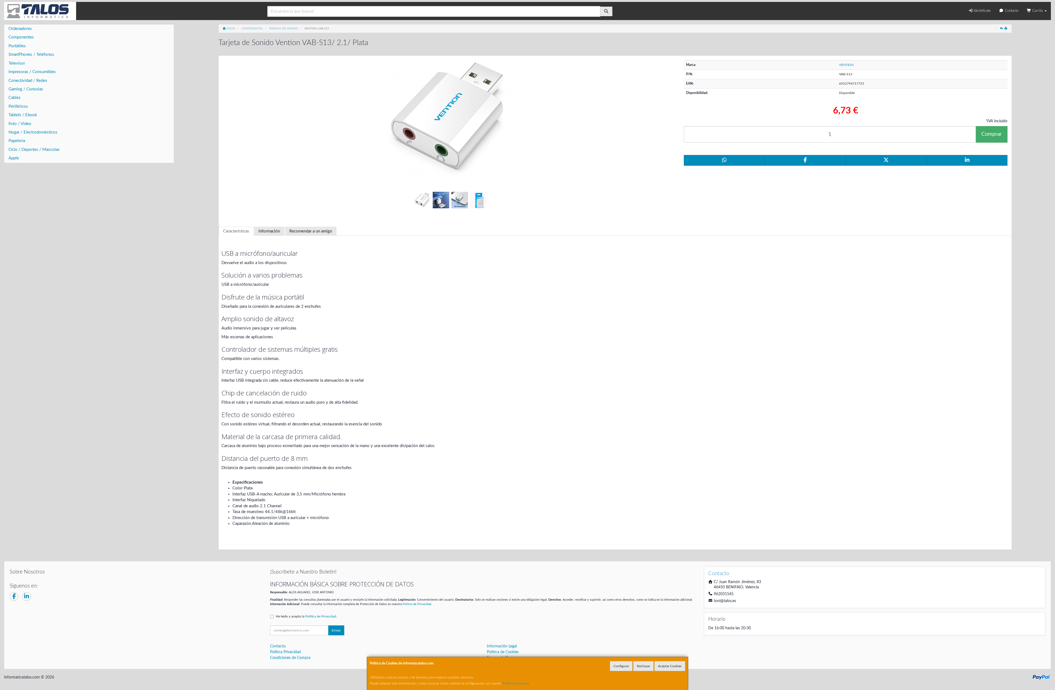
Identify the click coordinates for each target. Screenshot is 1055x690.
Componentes (21, 37)
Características (236, 231)
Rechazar (643, 666)
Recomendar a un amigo (310, 231)
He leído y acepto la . (306, 616)
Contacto (1011, 11)
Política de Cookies (516, 683)
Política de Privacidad (416, 604)
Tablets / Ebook (23, 115)
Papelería (17, 141)
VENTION (846, 64)
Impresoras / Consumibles (32, 72)
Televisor (17, 63)
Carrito (1037, 11)
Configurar (621, 666)
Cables (15, 98)
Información (269, 231)
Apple (14, 158)
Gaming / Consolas (26, 89)
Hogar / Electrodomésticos (33, 132)
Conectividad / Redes (28, 81)
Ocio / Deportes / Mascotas (34, 150)
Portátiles (17, 46)
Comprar (991, 134)
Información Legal (502, 646)
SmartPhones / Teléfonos (31, 54)
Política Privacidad (285, 652)
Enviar (336, 630)
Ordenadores (20, 29)
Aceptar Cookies (670, 666)
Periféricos (18, 106)
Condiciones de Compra (290, 658)
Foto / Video (20, 124)
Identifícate (982, 11)
